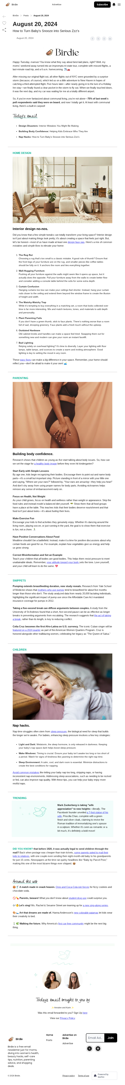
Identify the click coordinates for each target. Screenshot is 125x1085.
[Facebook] (98, 1048)
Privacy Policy (67, 1018)
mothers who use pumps (51, 589)
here (85, 1012)
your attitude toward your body (63, 562)
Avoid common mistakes (26, 772)
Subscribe (102, 4)
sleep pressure (59, 731)
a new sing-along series (95, 905)
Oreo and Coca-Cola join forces (72, 887)
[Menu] (114, 4)
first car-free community (71, 923)
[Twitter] (89, 1048)
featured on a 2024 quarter (27, 630)
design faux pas (76, 242)
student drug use (77, 898)
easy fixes (25, 359)
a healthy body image (45, 463)
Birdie (16, 15)
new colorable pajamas (86, 912)
